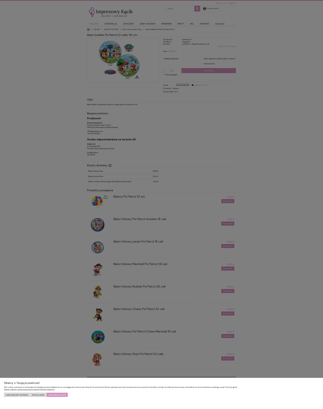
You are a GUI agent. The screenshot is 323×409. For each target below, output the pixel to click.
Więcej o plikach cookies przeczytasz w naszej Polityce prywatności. (29, 389)
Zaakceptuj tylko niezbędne (17, 395)
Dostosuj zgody (38, 395)
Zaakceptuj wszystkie (57, 395)
